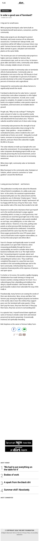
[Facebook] (14, 329)
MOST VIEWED (5, 463)
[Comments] (24, 329)
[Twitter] (19, 329)
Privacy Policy (26, 533)
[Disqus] (19, 362)
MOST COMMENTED (7, 497)
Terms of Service (17, 533)
